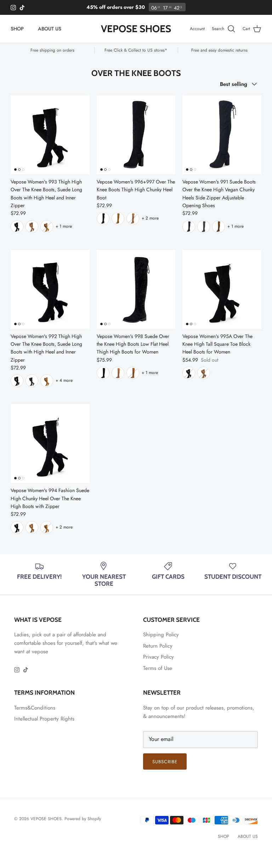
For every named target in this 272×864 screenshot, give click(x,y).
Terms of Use (157, 668)
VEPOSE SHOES (46, 819)
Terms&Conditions (34, 708)
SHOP (17, 28)
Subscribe (164, 761)
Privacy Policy (158, 657)
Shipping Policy (161, 634)
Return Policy (157, 646)
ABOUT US (49, 28)
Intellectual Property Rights (44, 719)
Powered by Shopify (82, 819)
